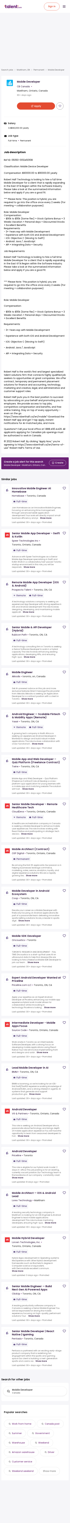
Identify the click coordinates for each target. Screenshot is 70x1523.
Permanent (39, 70)
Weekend (43, 1442)
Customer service (22, 1461)
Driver (51, 1452)
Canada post (52, 1423)
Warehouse (18, 1442)
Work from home (21, 1423)
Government (42, 1433)
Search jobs (7, 70)
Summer (17, 1433)
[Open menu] (64, 6)
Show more (45, 518)
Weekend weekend (23, 1471)
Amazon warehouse (23, 1452)
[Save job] (59, 106)
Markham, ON (23, 70)
